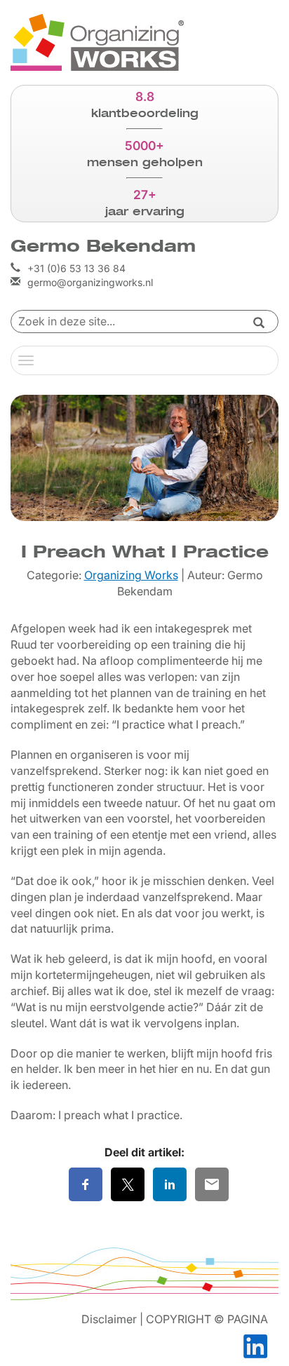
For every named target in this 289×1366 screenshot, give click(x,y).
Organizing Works (131, 575)
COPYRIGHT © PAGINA (207, 1319)
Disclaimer (109, 1319)
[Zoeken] (259, 323)
